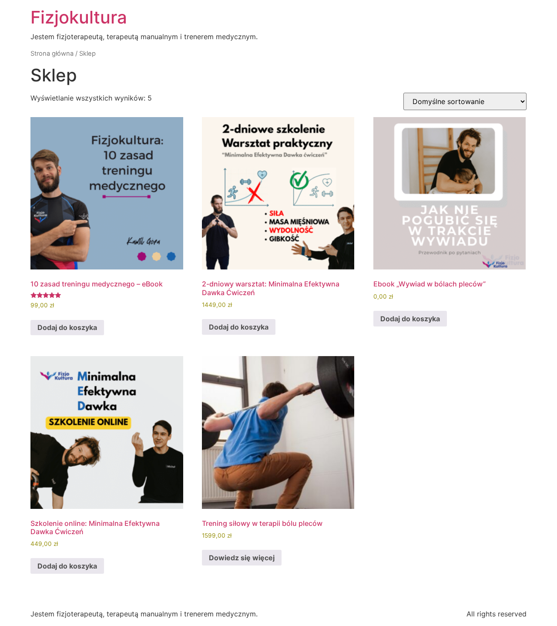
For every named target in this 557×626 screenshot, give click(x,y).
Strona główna (52, 53)
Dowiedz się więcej (242, 557)
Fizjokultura (78, 17)
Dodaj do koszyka (67, 327)
